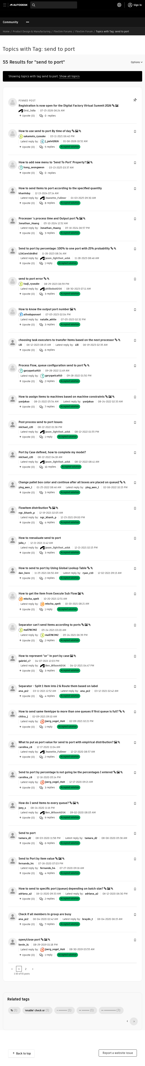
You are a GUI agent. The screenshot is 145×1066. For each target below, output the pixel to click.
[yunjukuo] (12, 399)
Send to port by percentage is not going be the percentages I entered (66, 772)
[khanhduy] (12, 191)
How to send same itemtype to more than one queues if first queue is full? (68, 711)
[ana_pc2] (12, 688)
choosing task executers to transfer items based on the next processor (66, 340)
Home (6, 31)
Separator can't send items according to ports (50, 625)
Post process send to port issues (40, 422)
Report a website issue (118, 1053)
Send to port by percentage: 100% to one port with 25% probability (64, 248)
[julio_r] (12, 540)
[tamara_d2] (12, 835)
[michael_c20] (12, 424)
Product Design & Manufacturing (31, 31)
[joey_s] (12, 805)
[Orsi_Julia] (12, 102)
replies (50, 147)
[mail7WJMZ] (12, 627)
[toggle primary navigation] (6, 5)
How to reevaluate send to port (40, 538)
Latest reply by (29, 141)
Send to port (27, 833)
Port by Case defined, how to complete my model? (52, 452)
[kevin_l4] (12, 942)
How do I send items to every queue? (44, 803)
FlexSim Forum (84, 31)
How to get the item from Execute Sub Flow (48, 593)
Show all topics (69, 76)
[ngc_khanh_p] (12, 510)
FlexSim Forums (63, 31)
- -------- (62, 1010)
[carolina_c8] (12, 744)
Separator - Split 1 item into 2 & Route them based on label (58, 686)
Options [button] (135, 62)
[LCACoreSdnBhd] (12, 251)
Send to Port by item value (36, 859)
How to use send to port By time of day (45, 131)
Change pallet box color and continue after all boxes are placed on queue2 (69, 482)
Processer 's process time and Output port (47, 218)
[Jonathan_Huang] (12, 221)
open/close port (29, 940)
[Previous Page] (12, 969)
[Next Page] (32, 969)
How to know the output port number (44, 309)
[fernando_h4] (12, 861)
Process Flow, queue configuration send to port (51, 365)
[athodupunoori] (12, 312)
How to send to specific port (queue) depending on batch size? (61, 889)
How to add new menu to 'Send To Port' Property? (52, 162)
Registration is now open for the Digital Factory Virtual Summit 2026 (65, 106)
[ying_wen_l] (12, 485)
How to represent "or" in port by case (44, 656)
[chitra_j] (12, 714)
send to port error (31, 279)
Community (10, 22)
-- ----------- (108, 1010)
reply (49, 263)
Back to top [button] (23, 1053)
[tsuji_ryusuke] (12, 281)
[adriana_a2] (12, 891)
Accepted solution (70, 146)
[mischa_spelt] (12, 596)
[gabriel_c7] (12, 658)
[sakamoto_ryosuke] (12, 133)
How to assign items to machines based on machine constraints (62, 397)
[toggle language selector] (119, 5)
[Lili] (12, 342)
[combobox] (53, 5)
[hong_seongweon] (12, 165)
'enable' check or (35, 1010)
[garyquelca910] (12, 368)
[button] (135, 132)
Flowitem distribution (33, 508)
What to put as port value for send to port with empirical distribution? (66, 742)
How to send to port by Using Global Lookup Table (52, 568)
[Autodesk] (19, 4)
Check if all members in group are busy (45, 914)
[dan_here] (12, 570)
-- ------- (84, 1010)
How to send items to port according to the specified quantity (60, 188)
